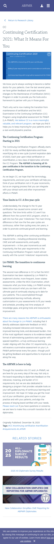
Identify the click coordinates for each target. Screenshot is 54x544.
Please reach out (10, 405)
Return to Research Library (20, 20)
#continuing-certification (24, 425)
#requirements (9, 428)
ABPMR (27, 6)
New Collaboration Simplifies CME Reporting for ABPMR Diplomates (27, 509)
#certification (42, 425)
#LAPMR (21, 428)
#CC (10, 425)
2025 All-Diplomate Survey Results (27, 470)
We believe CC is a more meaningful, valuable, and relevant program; (26, 122)
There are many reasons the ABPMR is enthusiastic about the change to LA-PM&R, (27, 319)
